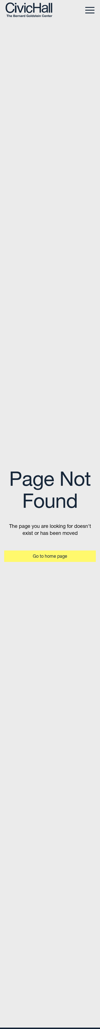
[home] (29, 10)
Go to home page (50, 556)
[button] (89, 9)
